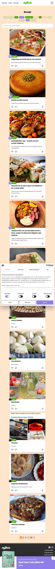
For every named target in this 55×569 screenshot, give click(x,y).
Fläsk (28, 20)
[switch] (21, 296)
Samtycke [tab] (7, 269)
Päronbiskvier (16, 361)
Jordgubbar (22, 20)
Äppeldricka (15, 402)
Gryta (36, 17)
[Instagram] (52, 547)
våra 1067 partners (10, 277)
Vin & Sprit (16, 3)
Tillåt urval (27, 302)
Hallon (44, 17)
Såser (16, 17)
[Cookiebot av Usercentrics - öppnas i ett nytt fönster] (47, 265)
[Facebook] (49, 547)
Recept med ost (29, 17)
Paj (40, 17)
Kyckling (21, 17)
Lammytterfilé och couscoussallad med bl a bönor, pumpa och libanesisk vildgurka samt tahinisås (26, 233)
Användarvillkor (49, 550)
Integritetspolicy (48, 552)
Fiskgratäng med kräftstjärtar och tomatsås (26, 59)
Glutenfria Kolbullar (18, 525)
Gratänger (33, 20)
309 (31, 537)
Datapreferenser (48, 554)
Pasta (50, 17)
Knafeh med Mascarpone (19, 100)
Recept (10, 3)
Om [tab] (48, 269)
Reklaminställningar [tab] (34, 269)
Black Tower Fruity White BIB (31, 562)
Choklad (11, 17)
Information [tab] (21, 269)
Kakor (5, 17)
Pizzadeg (14, 443)
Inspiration (4, 3)
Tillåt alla (45, 302)
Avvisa (10, 302)
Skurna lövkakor (16, 320)
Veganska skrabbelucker (19, 484)
